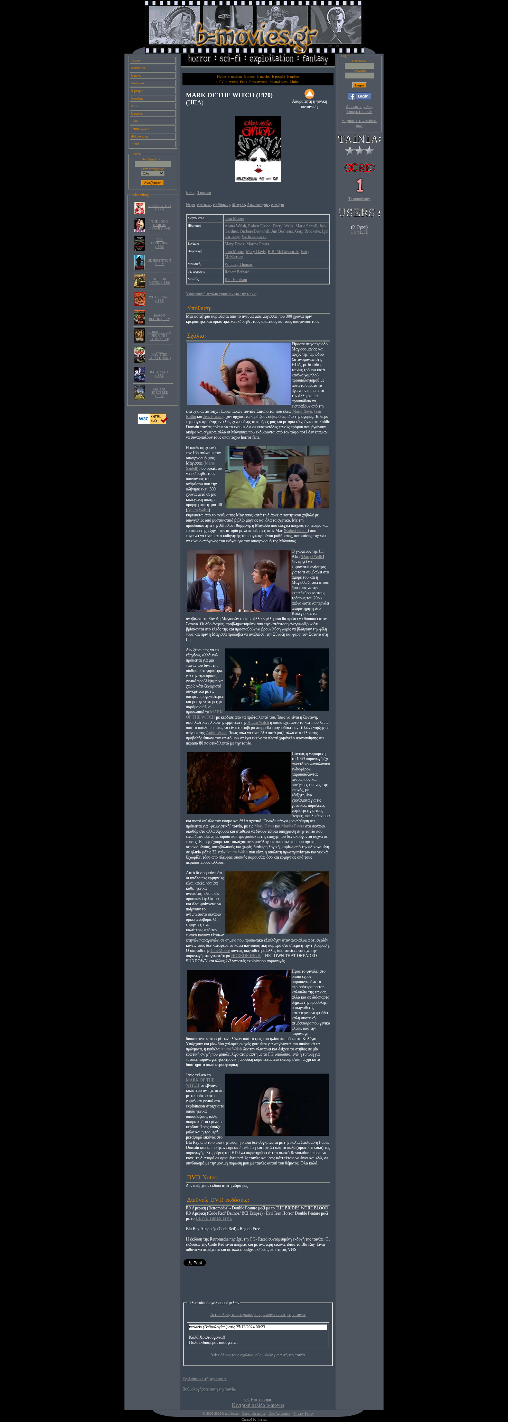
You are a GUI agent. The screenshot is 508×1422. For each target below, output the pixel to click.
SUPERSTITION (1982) (159, 262)
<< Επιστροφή (258, 1399)
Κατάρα (204, 204)
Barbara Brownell (254, 231)
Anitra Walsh (235, 226)
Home (135, 60)
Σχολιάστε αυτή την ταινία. (204, 1378)
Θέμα (190, 204)
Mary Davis (234, 244)
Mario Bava (302, 411)
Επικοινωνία (140, 129)
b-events (137, 113)
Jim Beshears (282, 231)
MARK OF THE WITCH (204, 715)
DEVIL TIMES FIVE (214, 1218)
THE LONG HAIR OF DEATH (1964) (159, 225)
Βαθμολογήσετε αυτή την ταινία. (209, 1389)
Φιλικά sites (139, 136)
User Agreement (279, 1413)
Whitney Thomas (239, 264)
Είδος (190, 192)
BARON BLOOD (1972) (159, 317)
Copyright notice (253, 1413)
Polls (135, 121)
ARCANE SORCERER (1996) (159, 392)
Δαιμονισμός (258, 204)
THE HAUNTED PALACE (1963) (160, 354)
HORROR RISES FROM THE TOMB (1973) (159, 335)
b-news (136, 75)
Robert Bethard (237, 272)
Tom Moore (234, 218)
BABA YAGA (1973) (159, 374)
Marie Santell (306, 226)
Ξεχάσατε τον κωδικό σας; (359, 123)
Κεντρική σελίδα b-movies (258, 1405)
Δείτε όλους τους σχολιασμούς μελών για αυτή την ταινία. (258, 1314)
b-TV (135, 106)
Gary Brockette (307, 231)
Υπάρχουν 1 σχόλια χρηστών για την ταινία (221, 293)
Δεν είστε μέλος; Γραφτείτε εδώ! (359, 109)
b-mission (138, 68)
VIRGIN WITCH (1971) (159, 207)
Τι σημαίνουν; (359, 198)
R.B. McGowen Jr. (283, 251)
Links (135, 144)
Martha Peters (257, 244)
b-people (137, 91)
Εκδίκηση (221, 204)
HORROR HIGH (246, 955)
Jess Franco (213, 416)
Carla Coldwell (254, 236)
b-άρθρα (137, 98)
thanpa (261, 1419)
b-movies (137, 83)
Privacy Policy (303, 1413)
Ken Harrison (236, 279)
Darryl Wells (283, 226)
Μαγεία (238, 204)
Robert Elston (259, 226)
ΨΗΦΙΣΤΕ (359, 232)
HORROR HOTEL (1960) (159, 281)
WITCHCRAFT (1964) (159, 299)
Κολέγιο (277, 204)
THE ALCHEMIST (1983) (159, 243)
